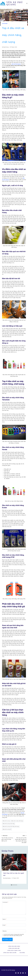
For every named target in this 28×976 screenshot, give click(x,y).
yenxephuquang (7, 878)
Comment (5, 902)
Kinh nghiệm (4, 23)
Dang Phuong (6, 47)
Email (4, 925)
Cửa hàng (22, 952)
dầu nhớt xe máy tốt (7, 829)
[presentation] (14, 862)
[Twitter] (25, 973)
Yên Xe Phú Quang (16, 64)
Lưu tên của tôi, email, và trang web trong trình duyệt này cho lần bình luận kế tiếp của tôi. (14, 935)
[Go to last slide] (4, 868)
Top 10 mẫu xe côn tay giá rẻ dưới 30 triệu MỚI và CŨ (7, 838)
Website (5, 931)
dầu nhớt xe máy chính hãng (8, 823)
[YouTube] (18, 973)
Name (4, 919)
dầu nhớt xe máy (6, 820)
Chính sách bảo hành (14, 946)
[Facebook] (16, 973)
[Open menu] (27, 3)
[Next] (24, 868)
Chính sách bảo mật (14, 948)
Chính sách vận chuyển (9, 952)
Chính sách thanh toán (14, 950)
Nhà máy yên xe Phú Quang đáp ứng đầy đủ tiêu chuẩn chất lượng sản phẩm (20, 839)
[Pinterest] (21, 973)
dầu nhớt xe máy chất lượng (17, 820)
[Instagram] (23, 973)
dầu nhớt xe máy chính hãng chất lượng (11, 826)
